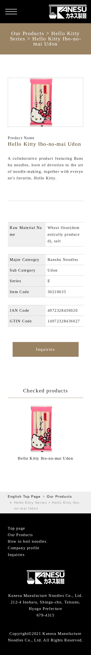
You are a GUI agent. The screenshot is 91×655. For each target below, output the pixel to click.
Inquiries (45, 349)
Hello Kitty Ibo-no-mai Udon (45, 458)
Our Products (27, 33)
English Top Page (24, 496)
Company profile (24, 548)
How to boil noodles (27, 541)
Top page (16, 528)
